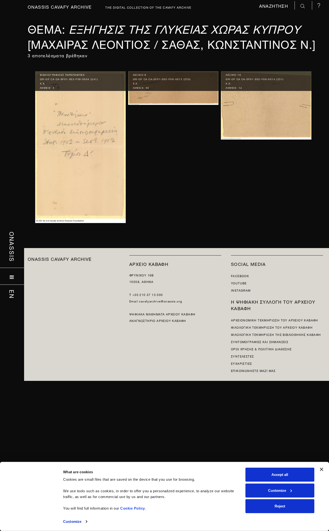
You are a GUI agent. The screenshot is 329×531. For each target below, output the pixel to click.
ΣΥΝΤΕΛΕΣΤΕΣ (242, 356)
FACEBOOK (240, 275)
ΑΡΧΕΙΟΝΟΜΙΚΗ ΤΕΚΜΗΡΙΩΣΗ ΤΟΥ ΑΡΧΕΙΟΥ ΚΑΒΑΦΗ (274, 320)
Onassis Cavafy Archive (60, 6)
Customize (72, 521)
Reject (280, 506)
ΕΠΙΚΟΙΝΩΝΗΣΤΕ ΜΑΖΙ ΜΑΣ (253, 370)
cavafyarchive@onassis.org (160, 301)
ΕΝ (12, 294)
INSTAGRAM (241, 290)
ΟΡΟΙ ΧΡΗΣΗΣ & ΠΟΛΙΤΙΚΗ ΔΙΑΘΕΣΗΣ (261, 349)
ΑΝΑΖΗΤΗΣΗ (274, 5)
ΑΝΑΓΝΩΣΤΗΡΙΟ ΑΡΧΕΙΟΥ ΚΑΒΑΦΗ (157, 320)
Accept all (279, 475)
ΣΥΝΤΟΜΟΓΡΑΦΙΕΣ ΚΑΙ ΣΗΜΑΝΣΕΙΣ (259, 341)
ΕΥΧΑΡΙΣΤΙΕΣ (241, 363)
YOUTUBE (239, 283)
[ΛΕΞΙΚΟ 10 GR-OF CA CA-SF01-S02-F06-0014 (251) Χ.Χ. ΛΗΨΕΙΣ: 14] (266, 104)
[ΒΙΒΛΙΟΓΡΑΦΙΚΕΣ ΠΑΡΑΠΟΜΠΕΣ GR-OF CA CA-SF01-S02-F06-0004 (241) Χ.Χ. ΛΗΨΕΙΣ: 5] (80, 146)
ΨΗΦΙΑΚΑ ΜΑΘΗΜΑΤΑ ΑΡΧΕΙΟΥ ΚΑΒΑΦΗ (162, 314)
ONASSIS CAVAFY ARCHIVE (60, 258)
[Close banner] (321, 469)
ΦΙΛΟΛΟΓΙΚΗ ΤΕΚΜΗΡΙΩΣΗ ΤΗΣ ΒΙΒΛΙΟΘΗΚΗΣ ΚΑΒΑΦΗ (276, 334)
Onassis (12, 246)
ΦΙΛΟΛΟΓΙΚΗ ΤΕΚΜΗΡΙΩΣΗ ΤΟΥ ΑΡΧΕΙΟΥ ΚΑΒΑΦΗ (272, 327)
